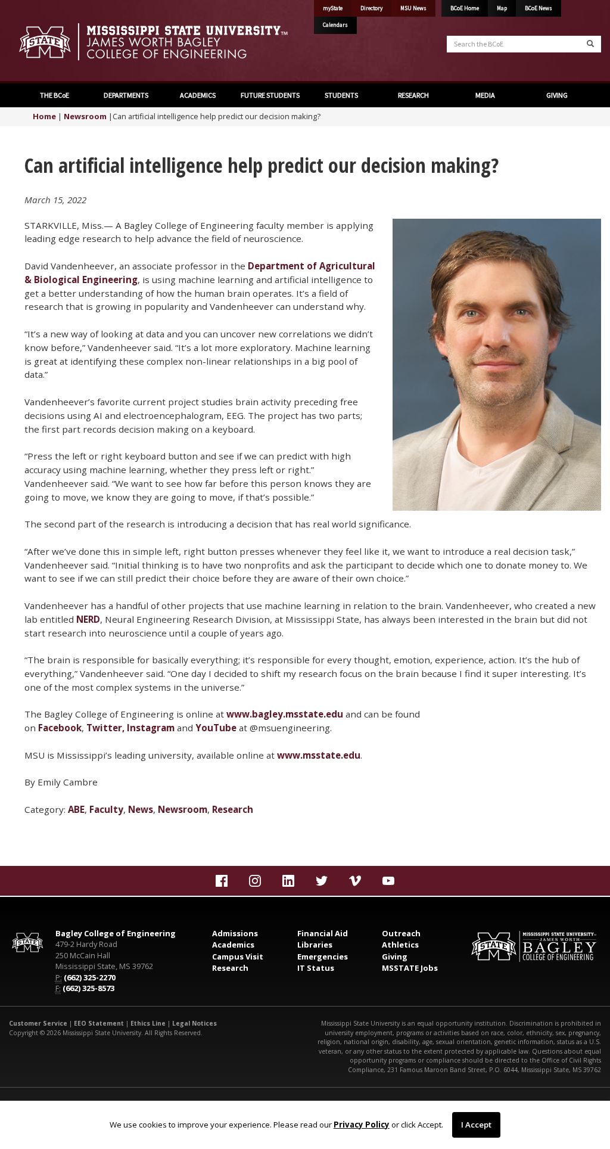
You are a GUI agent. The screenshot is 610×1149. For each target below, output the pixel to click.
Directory (371, 8)
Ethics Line (148, 1023)
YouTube (215, 728)
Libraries (314, 944)
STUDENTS (340, 95)
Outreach (401, 933)
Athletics (400, 944)
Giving (394, 956)
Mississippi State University (39, 42)
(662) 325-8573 (88, 988)
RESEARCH (413, 95)
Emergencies (322, 956)
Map (502, 8)
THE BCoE (54, 95)
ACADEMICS (197, 95)
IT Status (315, 967)
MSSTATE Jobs (410, 967)
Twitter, (105, 728)
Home (44, 116)
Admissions (235, 933)
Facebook (60, 728)
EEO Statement (99, 1023)
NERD (88, 619)
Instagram (151, 728)
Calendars (335, 25)
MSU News (413, 8)
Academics (233, 944)
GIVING (556, 95)
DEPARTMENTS (125, 95)
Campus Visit (237, 956)
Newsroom (85, 116)
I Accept (476, 1124)
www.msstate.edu (318, 755)
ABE (76, 809)
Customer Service (38, 1023)
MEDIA (484, 95)
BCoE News (538, 8)
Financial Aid (322, 933)
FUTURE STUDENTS (269, 95)
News (140, 809)
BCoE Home (464, 8)
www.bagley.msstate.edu (284, 714)
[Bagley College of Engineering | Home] (152, 42)
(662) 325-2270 (90, 977)
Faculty (106, 809)
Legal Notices (194, 1023)
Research (232, 809)
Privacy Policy (362, 1124)
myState (333, 8)
